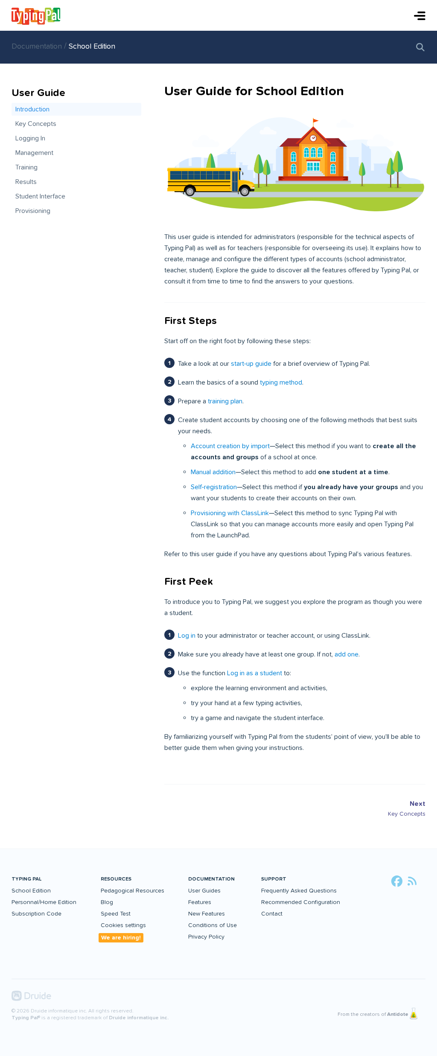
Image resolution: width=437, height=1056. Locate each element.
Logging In (30, 138)
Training (26, 167)
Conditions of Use (212, 925)
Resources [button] (116, 879)
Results (26, 182)
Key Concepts (35, 124)
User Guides (204, 890)
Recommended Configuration (300, 902)
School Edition (92, 46)
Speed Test (116, 913)
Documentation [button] (211, 879)
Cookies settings (123, 925)
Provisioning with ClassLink (230, 513)
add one (346, 654)
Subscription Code (36, 913)
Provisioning (32, 211)
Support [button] (273, 879)
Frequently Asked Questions (299, 890)
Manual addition (213, 472)
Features (199, 902)
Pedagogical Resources (132, 890)
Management (34, 153)
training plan (225, 401)
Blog (107, 902)
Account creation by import (230, 446)
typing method (281, 382)
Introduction (32, 109)
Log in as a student (254, 673)
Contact (272, 913)
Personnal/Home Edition (44, 902)
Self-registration (214, 487)
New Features (206, 913)
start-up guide (251, 363)
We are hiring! (121, 937)
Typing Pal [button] (26, 879)
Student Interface (40, 196)
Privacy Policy (206, 936)
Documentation (38, 46)
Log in (186, 635)
